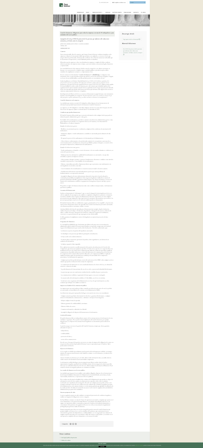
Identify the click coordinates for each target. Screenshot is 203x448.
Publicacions (127, 12)
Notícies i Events (117, 12)
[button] (138, 2)
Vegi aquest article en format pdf (131, 39)
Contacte (136, 12)
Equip (87, 12)
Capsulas (107, 12)
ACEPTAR (102, 446)
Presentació (80, 12)
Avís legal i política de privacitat (69, 437)
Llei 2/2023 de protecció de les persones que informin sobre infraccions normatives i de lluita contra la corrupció (132, 51)
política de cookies (139, 445)
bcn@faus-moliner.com (120, 2)
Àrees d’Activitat (97, 12)
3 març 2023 (63, 45)
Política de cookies (66, 440)
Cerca (144, 12)
